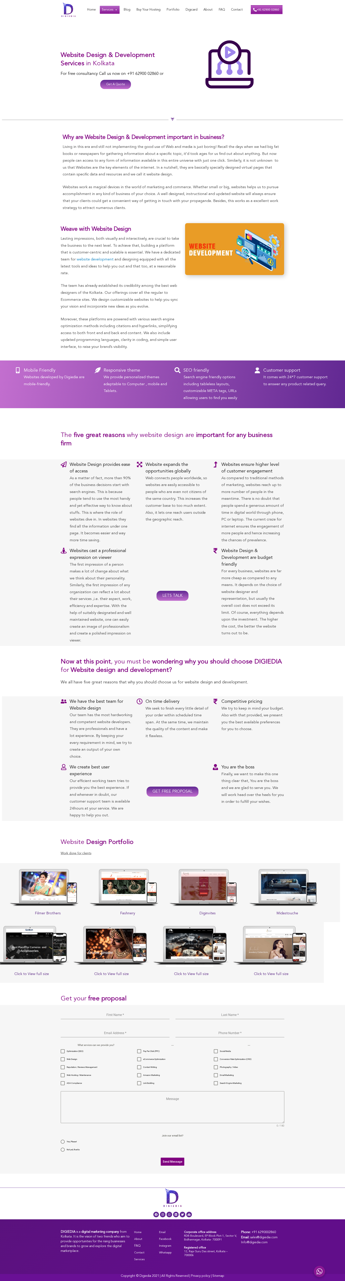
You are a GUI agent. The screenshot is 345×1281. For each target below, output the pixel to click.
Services (107, 9)
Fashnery (127, 913)
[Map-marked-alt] (189, 1214)
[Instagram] (163, 1214)
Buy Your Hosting (148, 9)
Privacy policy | (201, 1276)
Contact (237, 9)
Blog (127, 9)
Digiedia (145, 1276)
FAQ (222, 9)
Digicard (191, 9)
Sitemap (218, 1276)
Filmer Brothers (48, 913)
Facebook (165, 1239)
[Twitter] (182, 1214)
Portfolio (173, 9)
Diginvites (207, 913)
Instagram (165, 1245)
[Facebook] (156, 1214)
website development (95, 259)
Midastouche (287, 913)
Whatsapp (165, 1252)
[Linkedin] (176, 1214)
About (208, 9)
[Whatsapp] (169, 1214)
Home (91, 9)
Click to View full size (31, 974)
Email (162, 1232)
